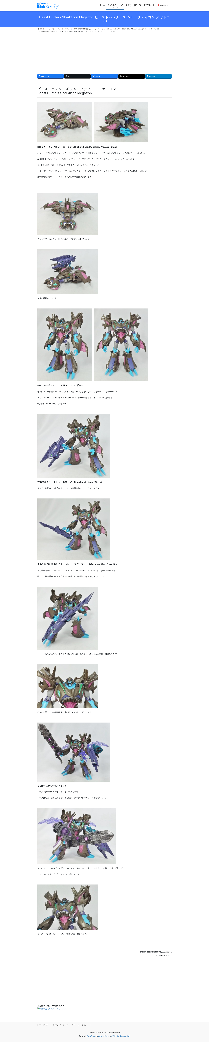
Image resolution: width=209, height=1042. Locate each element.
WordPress (91, 1036)
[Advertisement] (104, 51)
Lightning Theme (103, 1036)
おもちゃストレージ (60, 1025)
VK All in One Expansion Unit (120, 1036)
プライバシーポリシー (80, 1025)
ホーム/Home (44, 1025)
